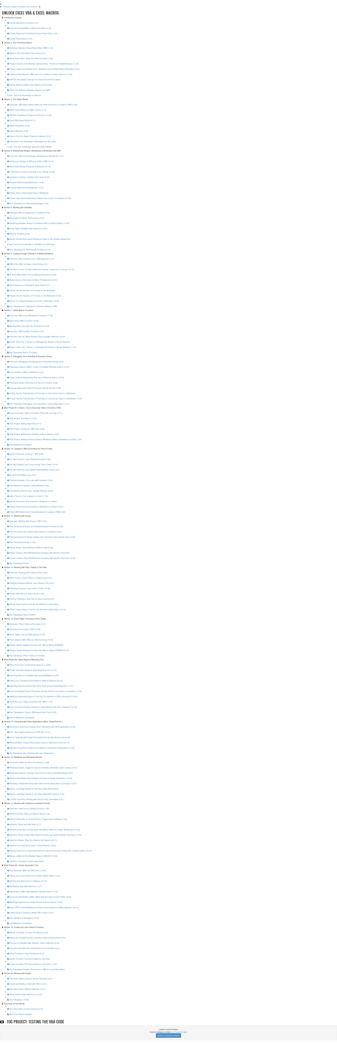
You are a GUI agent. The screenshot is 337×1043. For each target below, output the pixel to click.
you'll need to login (179, 1032)
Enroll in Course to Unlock (168, 1035)
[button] (0, 1)
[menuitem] (1, 4)
